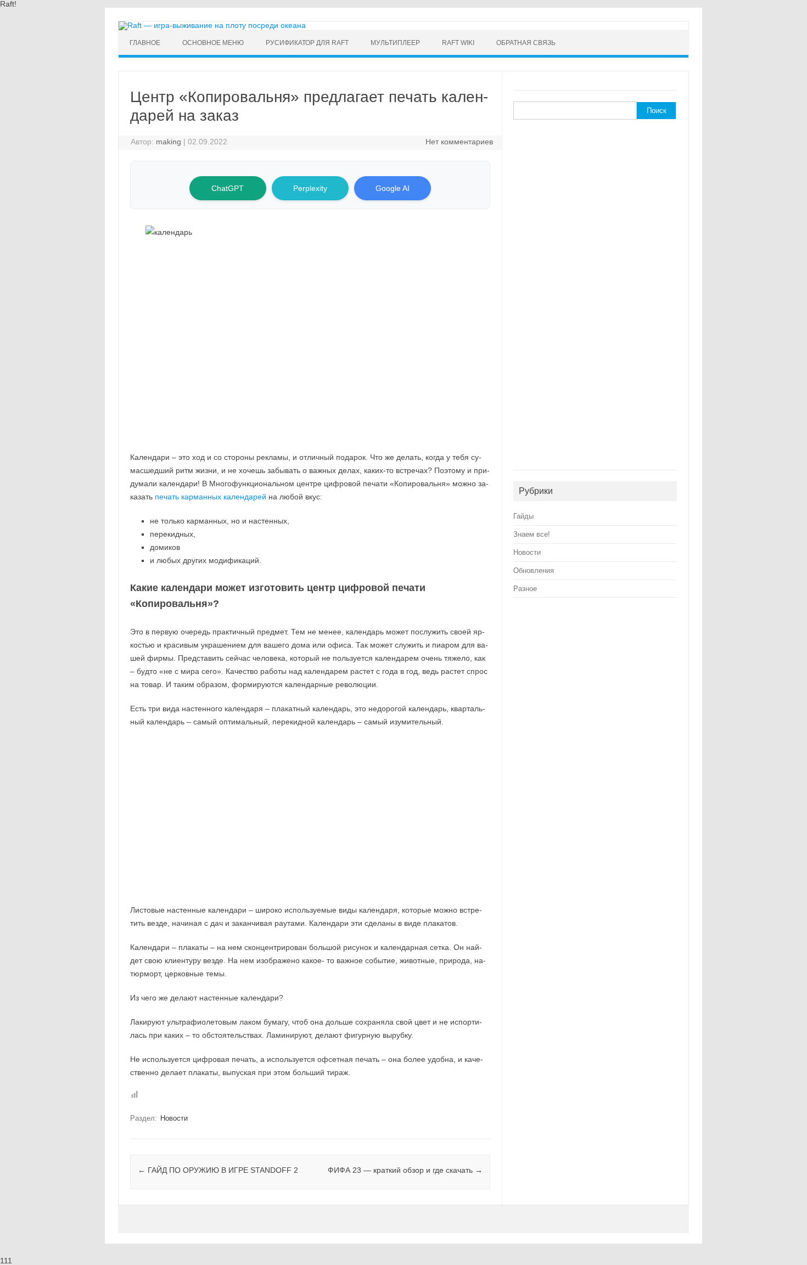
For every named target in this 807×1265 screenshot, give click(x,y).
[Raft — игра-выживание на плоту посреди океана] (212, 25)
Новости (174, 1118)
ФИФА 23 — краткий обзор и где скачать (405, 1170)
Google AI (393, 188)
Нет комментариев (459, 141)
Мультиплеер (395, 43)
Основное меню (213, 43)
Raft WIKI (458, 43)
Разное (525, 588)
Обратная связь (526, 43)
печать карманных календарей (210, 496)
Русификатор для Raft (307, 43)
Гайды (523, 516)
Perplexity (310, 188)
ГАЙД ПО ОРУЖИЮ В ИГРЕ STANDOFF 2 (218, 1170)
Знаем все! (531, 534)
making (168, 141)
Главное (145, 43)
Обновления (533, 570)
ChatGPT (227, 188)
